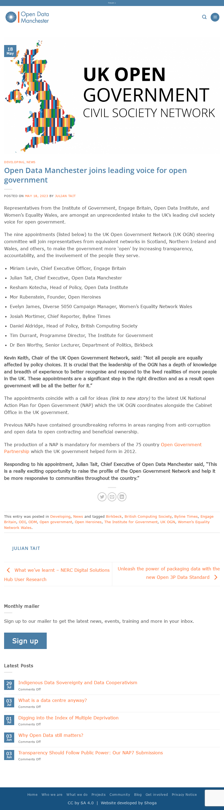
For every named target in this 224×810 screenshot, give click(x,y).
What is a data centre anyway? (52, 700)
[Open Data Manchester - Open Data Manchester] (27, 17)
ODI (22, 522)
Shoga (150, 802)
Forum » (112, 2)
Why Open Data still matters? (50, 735)
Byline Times (186, 516)
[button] (204, 17)
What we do (76, 795)
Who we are (52, 795)
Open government (56, 522)
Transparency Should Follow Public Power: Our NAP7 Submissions (92, 752)
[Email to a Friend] (112, 496)
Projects (99, 795)
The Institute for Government (131, 522)
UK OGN (167, 522)
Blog (138, 795)
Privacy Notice (184, 795)
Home (32, 795)
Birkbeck (114, 516)
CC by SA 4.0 (81, 802)
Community (120, 795)
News (31, 162)
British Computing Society (148, 516)
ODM (32, 522)
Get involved (157, 795)
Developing (14, 162)
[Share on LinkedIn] (121, 496)
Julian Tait (65, 196)
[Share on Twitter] (102, 496)
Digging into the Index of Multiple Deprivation (68, 717)
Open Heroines (88, 522)
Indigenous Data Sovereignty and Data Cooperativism (77, 682)
